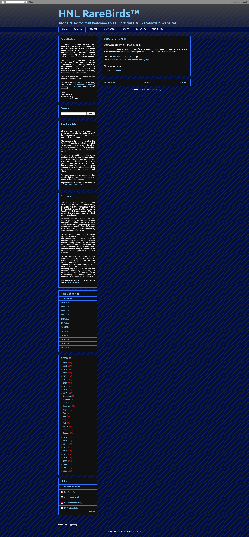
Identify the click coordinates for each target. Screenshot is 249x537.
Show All (92, 511)
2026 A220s (109, 29)
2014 (65, 444)
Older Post (183, 82)
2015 (65, 441)
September (67, 406)
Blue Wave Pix (69, 492)
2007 (65, 468)
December (67, 396)
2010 (65, 458)
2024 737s (65, 303)
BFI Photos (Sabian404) (73, 508)
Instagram (90, 85)
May (64, 420)
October (66, 403)
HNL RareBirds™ (98, 13)
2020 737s (65, 319)
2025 (65, 366)
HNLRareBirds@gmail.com (71, 185)
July (64, 413)
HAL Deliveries (66, 298)
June (65, 416)
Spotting (78, 29)
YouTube (77, 87)
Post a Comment (114, 71)
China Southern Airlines (128, 60)
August (66, 410)
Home (147, 82)
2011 (65, 454)
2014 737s (65, 343)
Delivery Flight (144, 60)
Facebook (81, 85)
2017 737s (65, 331)
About (65, 29)
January (66, 433)
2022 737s (65, 311)
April (65, 423)
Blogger (138, 531)
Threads (64, 87)
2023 (65, 373)
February (66, 430)
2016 (65, 437)
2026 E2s (125, 29)
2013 (65, 447)
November (67, 399)
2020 (65, 383)
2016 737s (65, 335)
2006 (65, 471)
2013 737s (65, 348)
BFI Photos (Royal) (71, 497)
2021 (65, 380)
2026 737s (93, 29)
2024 (65, 369)
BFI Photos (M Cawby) (73, 503)
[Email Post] (137, 57)
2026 (65, 363)
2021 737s (65, 315)
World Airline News (72, 487)
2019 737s (65, 323)
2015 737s (65, 339)
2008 (65, 464)
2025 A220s (157, 29)
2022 (65, 376)
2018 (65, 390)
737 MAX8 (114, 60)
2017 (65, 393)
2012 (65, 451)
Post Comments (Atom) (151, 90)
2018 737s (65, 327)
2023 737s (65, 307)
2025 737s (141, 29)
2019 (65, 386)
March (65, 426)
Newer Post (109, 82)
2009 (65, 461)
